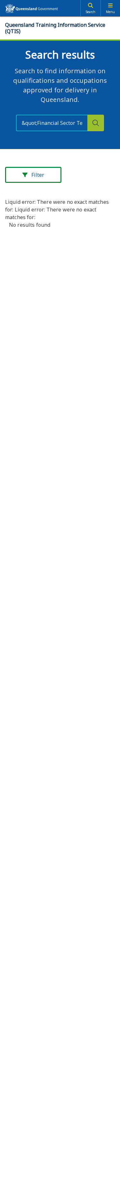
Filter (37, 174)
